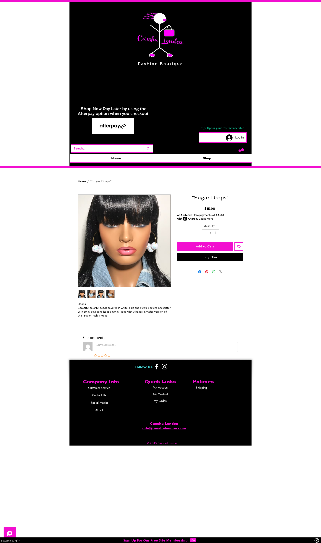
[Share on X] (221, 272)
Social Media (99, 403)
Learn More (206, 218)
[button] (241, 150)
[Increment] (216, 232)
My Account (160, 387)
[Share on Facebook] (199, 272)
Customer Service (99, 388)
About (99, 410)
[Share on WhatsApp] (214, 272)
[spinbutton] (210, 232)
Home (82, 181)
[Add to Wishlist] (238, 246)
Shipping (201, 388)
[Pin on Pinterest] (207, 272)
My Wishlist (160, 394)
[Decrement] (204, 232)
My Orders (160, 401)
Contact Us (99, 395)
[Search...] (148, 148)
